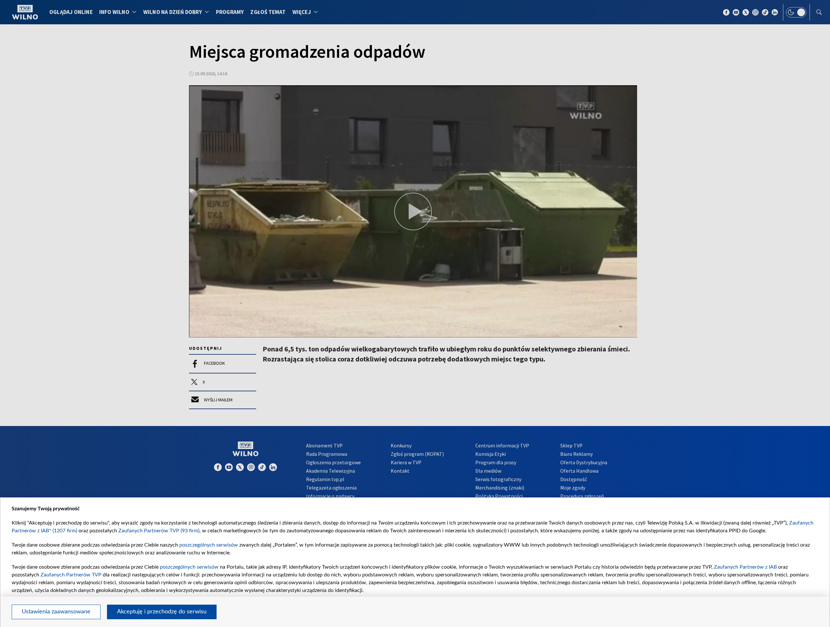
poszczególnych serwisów (208, 545)
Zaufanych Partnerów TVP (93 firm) (158, 530)
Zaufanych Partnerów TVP (71, 574)
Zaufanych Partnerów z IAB (745, 567)
